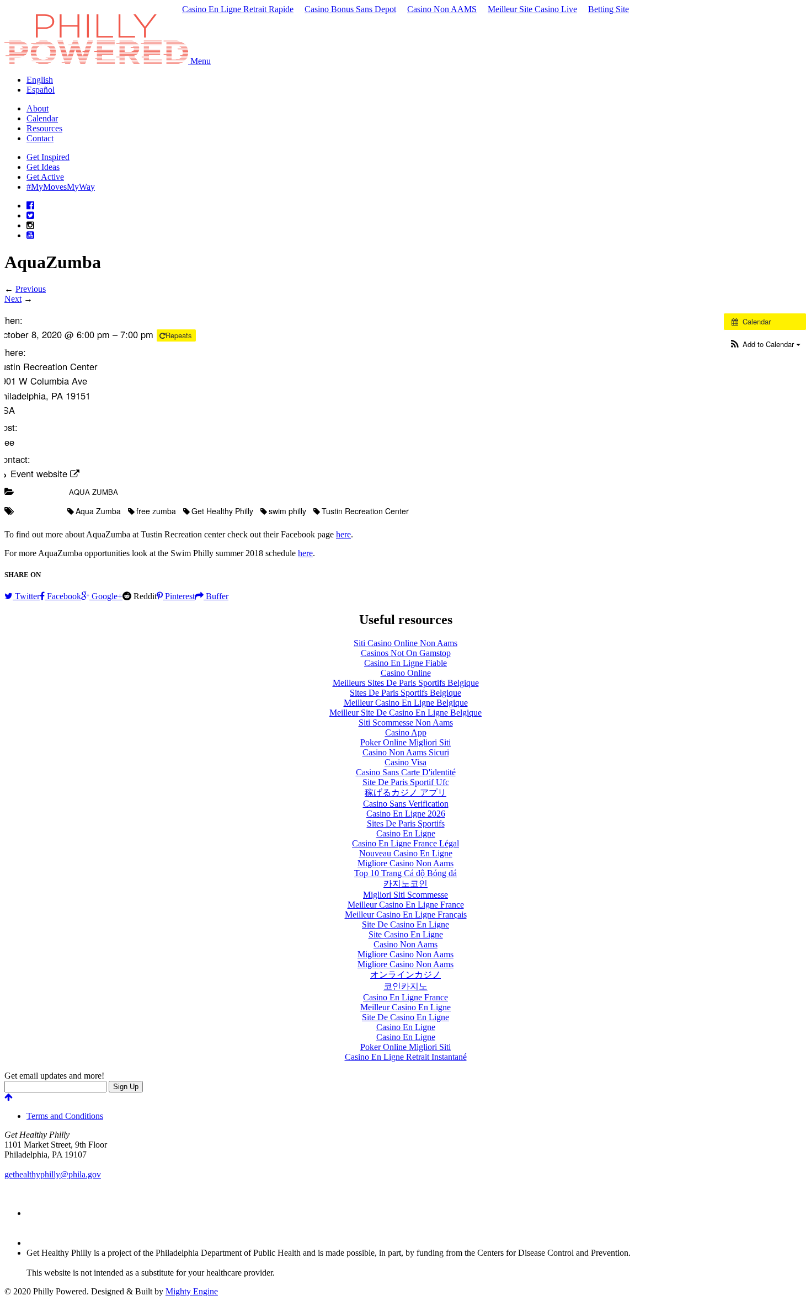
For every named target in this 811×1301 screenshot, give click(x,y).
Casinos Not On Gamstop (406, 653)
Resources (44, 128)
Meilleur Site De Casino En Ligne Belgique (405, 712)
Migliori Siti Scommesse (405, 894)
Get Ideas (43, 167)
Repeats (180, 335)
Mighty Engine (192, 1291)
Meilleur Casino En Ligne (405, 1007)
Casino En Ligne (405, 833)
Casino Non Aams (405, 944)
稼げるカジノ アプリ (405, 792)
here (343, 534)
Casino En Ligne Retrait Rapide (238, 9)
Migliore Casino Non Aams (405, 863)
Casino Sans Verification (406, 803)
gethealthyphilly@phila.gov (52, 1174)
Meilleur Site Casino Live (532, 9)
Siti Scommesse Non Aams (406, 722)
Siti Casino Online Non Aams (405, 643)
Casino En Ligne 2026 (405, 813)
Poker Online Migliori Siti (405, 742)
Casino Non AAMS (442, 9)
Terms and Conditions (64, 1116)
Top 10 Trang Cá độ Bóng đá (405, 873)
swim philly (287, 510)
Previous (30, 289)
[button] (200, 61)
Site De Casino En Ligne (405, 924)
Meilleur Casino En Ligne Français (406, 914)
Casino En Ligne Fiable (405, 663)
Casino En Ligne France (405, 997)
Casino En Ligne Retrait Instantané (406, 1057)
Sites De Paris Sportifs (406, 823)
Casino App (405, 732)
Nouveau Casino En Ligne (405, 853)
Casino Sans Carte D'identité (406, 772)
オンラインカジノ (405, 974)
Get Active (45, 177)
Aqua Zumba (93, 492)
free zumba (156, 510)
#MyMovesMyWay (60, 186)
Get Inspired (48, 157)
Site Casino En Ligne (406, 934)
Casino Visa (405, 762)
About (37, 108)
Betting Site (608, 9)
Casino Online (406, 673)
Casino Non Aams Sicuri (405, 752)
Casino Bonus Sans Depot (350, 9)
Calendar (42, 118)
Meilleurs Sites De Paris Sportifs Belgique (406, 682)
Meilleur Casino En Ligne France (406, 904)
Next (13, 298)
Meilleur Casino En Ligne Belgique (406, 702)
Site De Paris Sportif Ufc (405, 782)
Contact (40, 138)
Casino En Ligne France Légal (405, 843)
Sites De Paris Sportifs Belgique (405, 692)
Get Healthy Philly (222, 510)
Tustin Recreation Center (365, 510)
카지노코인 (405, 883)
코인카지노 (405, 986)
